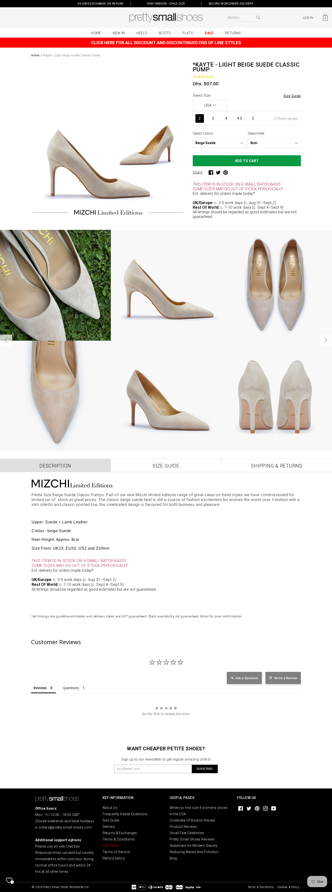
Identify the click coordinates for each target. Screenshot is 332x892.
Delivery (109, 827)
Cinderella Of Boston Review (192, 820)
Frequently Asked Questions (125, 814)
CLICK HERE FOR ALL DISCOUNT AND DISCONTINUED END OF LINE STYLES (166, 42)
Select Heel (256, 133)
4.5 (239, 118)
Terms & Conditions (119, 839)
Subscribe (205, 769)
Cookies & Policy (288, 887)
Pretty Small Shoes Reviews (192, 839)
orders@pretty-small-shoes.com (65, 827)
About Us (110, 808)
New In (119, 33)
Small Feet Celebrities (187, 833)
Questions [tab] (71, 687)
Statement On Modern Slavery (194, 846)
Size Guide (111, 820)
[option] (108, 139)
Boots (165, 33)
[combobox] (243, 18)
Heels (141, 33)
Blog (173, 858)
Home (96, 33)
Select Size (201, 95)
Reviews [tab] (40, 687)
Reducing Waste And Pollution (194, 852)
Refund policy (114, 858)
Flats (188, 33)
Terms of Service (116, 852)
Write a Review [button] (285, 678)
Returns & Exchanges (120, 833)
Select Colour (203, 133)
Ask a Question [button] (247, 678)
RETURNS (233, 33)
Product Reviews (183, 827)
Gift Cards (111, 846)
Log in (308, 17)
